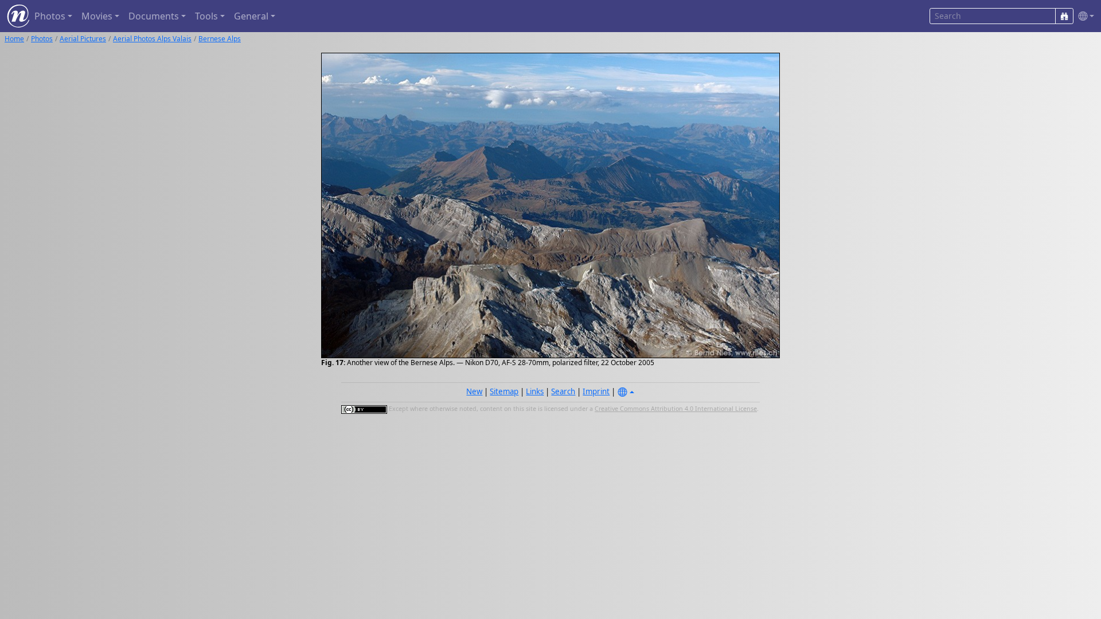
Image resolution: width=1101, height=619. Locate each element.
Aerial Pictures (83, 39)
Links (535, 391)
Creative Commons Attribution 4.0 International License (676, 409)
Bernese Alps (219, 39)
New (474, 391)
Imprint (596, 391)
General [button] (251, 16)
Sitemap (504, 391)
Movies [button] (96, 16)
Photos (42, 39)
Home (14, 39)
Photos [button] (49, 16)
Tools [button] (206, 16)
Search (563, 391)
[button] (1083, 16)
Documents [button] (153, 16)
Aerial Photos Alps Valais (152, 39)
